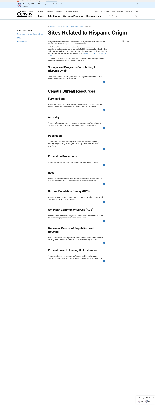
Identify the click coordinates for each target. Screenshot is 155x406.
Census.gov (52, 26)
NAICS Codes (105, 11)
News (96, 11)
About (81, 26)
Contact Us (128, 11)
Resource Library (94, 16)
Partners (40, 11)
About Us (120, 11)
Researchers (49, 11)
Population (65, 26)
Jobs (113, 11)
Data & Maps (54, 16)
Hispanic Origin (74, 26)
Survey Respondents (71, 11)
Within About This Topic (24, 31)
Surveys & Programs (73, 16)
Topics (41, 16)
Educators (59, 11)
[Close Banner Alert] (137, 5)
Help (136, 11)
